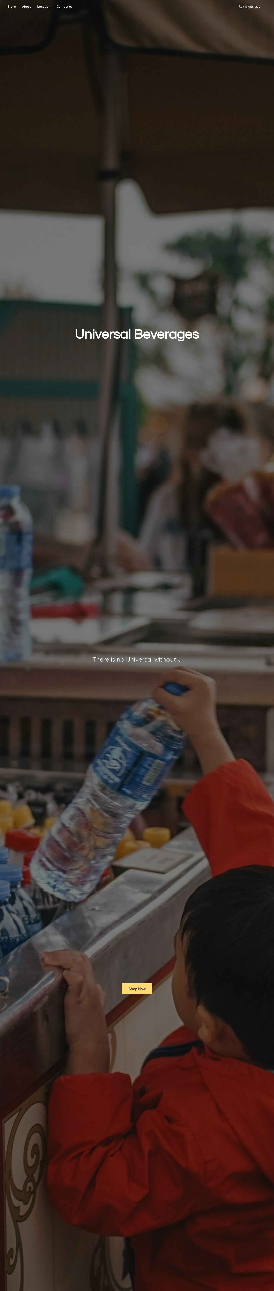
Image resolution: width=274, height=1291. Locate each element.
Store (11, 6)
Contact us (64, 6)
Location (43, 6)
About (26, 6)
